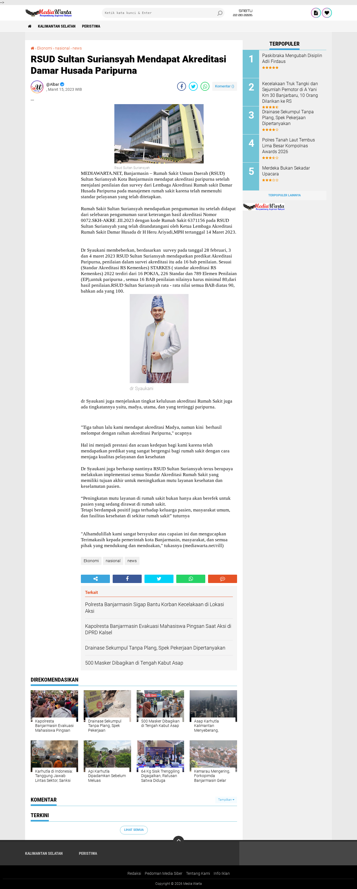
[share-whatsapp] (205, 86)
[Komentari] (222, 579)
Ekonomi (44, 48)
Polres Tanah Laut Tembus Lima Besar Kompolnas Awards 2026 (288, 145)
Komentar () (224, 86)
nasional (62, 48)
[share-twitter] (193, 86)
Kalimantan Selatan (57, 26)
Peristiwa (91, 26)
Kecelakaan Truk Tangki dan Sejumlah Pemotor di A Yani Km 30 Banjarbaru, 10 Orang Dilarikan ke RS (290, 92)
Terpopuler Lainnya (284, 195)
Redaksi (134, 873)
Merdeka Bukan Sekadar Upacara (286, 171)
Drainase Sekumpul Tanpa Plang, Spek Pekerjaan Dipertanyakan (288, 117)
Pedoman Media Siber (163, 873)
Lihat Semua (134, 830)
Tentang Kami (198, 873)
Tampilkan (225, 800)
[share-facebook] (181, 86)
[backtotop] (178, 841)
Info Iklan (222, 873)
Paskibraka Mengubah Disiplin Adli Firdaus (292, 58)
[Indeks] (316, 12)
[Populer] (326, 12)
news (77, 48)
